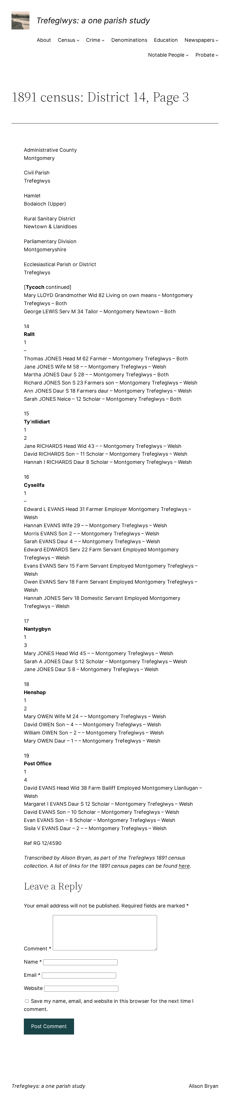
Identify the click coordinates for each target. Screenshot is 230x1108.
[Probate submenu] (217, 55)
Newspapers (199, 40)
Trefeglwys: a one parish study (93, 20)
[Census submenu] (78, 40)
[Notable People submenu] (187, 55)
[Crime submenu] (103, 40)
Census (66, 40)
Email (32, 975)
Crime (93, 40)
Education (166, 40)
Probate (205, 55)
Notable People (166, 55)
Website (33, 988)
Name (33, 962)
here (184, 866)
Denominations (129, 40)
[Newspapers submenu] (217, 40)
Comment (37, 949)
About (44, 40)
